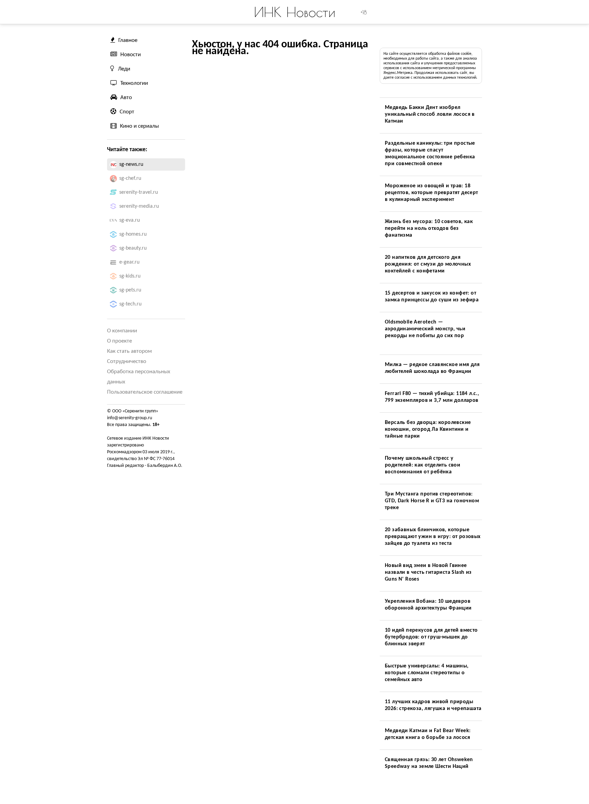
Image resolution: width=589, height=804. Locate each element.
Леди (124, 69)
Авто (126, 97)
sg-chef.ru (130, 178)
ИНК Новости (294, 12)
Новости (130, 55)
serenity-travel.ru (138, 192)
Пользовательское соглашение (144, 392)
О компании (122, 331)
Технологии (134, 83)
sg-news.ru (131, 164)
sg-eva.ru (129, 220)
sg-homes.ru (133, 234)
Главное (127, 40)
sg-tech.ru (130, 304)
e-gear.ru (129, 262)
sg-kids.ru (129, 276)
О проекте (119, 341)
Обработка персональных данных (138, 377)
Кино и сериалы (139, 126)
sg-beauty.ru (133, 248)
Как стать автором (129, 351)
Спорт (127, 112)
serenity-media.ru (139, 206)
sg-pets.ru (130, 290)
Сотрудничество (126, 361)
